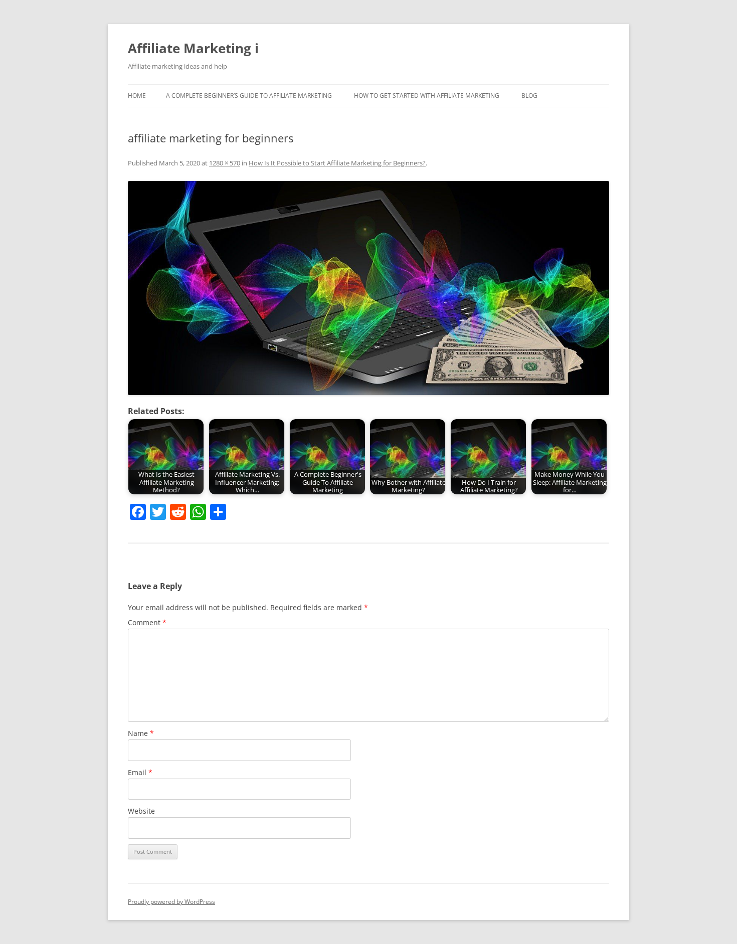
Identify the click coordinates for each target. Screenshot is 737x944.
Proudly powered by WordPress (171, 901)
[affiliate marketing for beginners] (368, 288)
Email (140, 772)
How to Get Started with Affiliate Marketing (426, 95)
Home (137, 95)
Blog (529, 95)
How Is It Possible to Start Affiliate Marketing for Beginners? (337, 162)
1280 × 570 (224, 162)
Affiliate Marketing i (193, 48)
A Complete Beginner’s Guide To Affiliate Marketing (249, 95)
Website (141, 811)
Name (141, 733)
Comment (147, 622)
